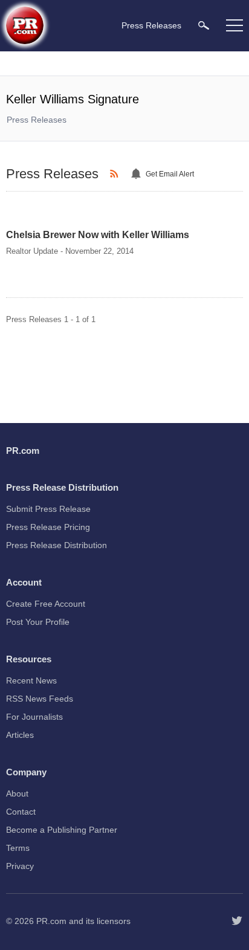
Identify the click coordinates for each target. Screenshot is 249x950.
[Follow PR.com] (237, 921)
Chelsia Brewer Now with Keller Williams (97, 235)
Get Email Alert (170, 174)
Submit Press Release (48, 509)
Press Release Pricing (48, 527)
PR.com (51, 921)
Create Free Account (45, 604)
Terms (18, 848)
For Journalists (34, 717)
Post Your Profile (38, 622)
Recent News (31, 680)
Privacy (20, 866)
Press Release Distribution (56, 545)
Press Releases (36, 119)
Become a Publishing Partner (61, 830)
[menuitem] (203, 25)
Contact (21, 811)
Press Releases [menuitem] (151, 25)
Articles (20, 735)
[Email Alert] (138, 174)
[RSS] (116, 174)
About (17, 793)
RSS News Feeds (39, 698)
